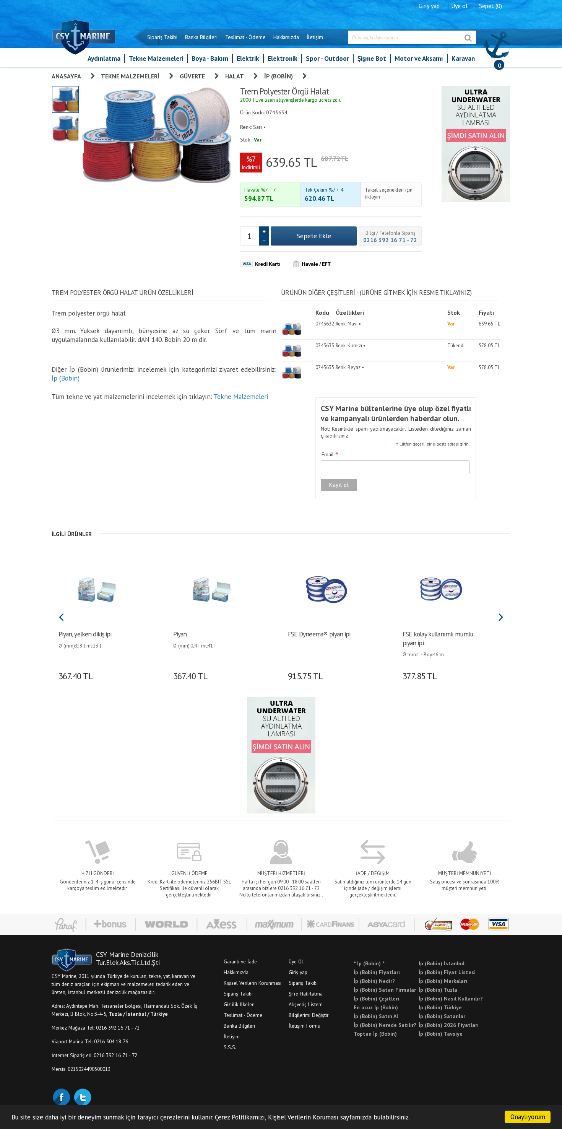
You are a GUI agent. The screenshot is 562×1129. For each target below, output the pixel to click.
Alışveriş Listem (306, 1004)
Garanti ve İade (240, 961)
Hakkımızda (286, 37)
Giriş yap (429, 6)
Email (330, 454)
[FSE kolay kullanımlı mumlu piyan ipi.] (441, 588)
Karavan (463, 58)
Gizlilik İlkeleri (239, 1004)
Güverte (192, 76)
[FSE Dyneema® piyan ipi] (326, 588)
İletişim (315, 37)
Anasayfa (66, 76)
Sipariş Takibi (162, 37)
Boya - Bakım (210, 58)
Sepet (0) (490, 6)
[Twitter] (82, 1096)
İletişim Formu (304, 1025)
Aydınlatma (104, 58)
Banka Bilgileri (201, 37)
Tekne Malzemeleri (156, 58)
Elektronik (282, 58)
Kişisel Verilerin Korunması (252, 982)
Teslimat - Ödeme (245, 37)
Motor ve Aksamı (419, 58)
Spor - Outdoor (327, 58)
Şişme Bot (371, 58)
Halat (234, 76)
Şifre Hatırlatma (306, 993)
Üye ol (459, 6)
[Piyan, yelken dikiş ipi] (96, 588)
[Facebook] (61, 1096)
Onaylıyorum (527, 1117)
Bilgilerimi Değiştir (308, 1015)
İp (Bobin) (278, 76)
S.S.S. (230, 1047)
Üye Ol (296, 961)
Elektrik (248, 58)
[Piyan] (211, 588)
